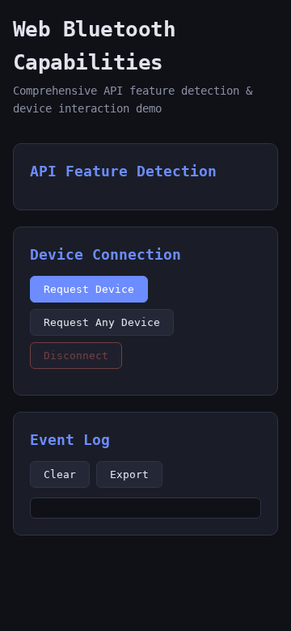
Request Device (89, 289)
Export (129, 474)
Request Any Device (102, 322)
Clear (60, 474)
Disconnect (76, 355)
